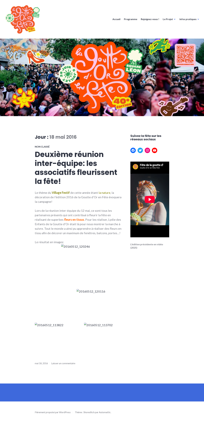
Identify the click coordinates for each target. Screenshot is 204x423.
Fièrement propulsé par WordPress (53, 412)
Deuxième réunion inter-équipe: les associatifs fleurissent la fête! (76, 167)
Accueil (116, 19)
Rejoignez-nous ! (150, 19)
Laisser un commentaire (63, 363)
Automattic (105, 412)
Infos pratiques (188, 19)
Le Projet (168, 19)
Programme (130, 19)
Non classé (42, 146)
